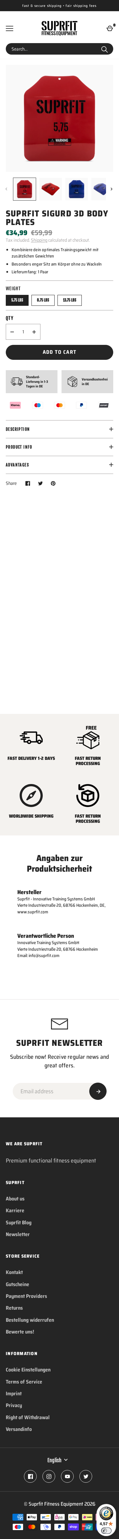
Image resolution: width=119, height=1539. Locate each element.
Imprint (14, 1394)
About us (15, 1199)
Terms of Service (24, 1382)
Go (104, 49)
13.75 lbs (69, 300)
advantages (17, 464)
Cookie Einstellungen (28, 1370)
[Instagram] (48, 1476)
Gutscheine (17, 1284)
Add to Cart (60, 352)
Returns (14, 1308)
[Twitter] (85, 1476)
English (54, 1460)
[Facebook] (30, 1476)
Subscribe (98, 1091)
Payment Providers (26, 1296)
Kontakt (14, 1272)
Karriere (15, 1210)
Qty (9, 318)
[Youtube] (67, 1476)
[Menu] (9, 28)
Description (18, 429)
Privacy (14, 1405)
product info (19, 447)
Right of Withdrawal (28, 1417)
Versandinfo (19, 1429)
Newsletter (18, 1234)
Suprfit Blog (18, 1223)
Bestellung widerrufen (30, 1320)
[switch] (106, 1531)
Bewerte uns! (20, 1332)
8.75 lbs (43, 300)
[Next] (112, 189)
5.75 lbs (17, 300)
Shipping (39, 240)
